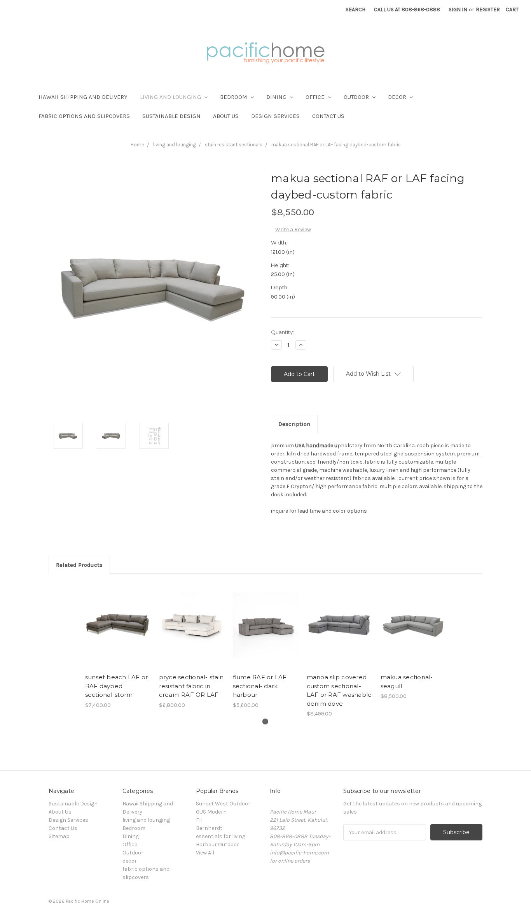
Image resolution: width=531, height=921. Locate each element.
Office (316, 96)
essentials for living (220, 836)
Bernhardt (209, 828)
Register (488, 9)
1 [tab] (265, 721)
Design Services (275, 116)
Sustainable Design (171, 116)
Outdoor (357, 96)
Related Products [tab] (79, 564)
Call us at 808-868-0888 (407, 9)
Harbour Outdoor (217, 844)
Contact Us (328, 116)
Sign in (458, 9)
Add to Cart (118, 632)
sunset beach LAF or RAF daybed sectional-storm (116, 685)
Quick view (118, 618)
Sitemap (59, 836)
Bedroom (234, 96)
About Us (226, 116)
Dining (277, 96)
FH (199, 820)
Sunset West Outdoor (223, 803)
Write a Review (293, 229)
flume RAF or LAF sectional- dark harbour (260, 685)
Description (294, 423)
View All (205, 852)
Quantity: (282, 332)
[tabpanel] (118, 645)
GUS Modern (211, 812)
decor (398, 96)
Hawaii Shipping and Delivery (83, 96)
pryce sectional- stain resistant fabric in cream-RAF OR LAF (191, 685)
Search (355, 9)
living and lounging (171, 96)
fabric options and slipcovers (84, 116)
